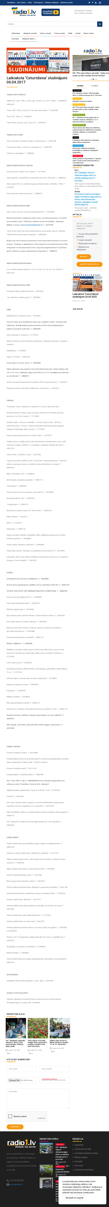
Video (30, 2)
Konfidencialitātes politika (86, 1153)
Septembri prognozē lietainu (82, 101)
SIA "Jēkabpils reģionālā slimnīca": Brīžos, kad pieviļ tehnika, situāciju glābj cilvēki (15, 1043)
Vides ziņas (77, 98)
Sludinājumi (38, 2)
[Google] (95, 2)
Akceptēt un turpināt (74, 1198)
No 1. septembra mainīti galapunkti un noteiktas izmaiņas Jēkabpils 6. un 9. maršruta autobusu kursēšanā (86, 120)
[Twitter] (89, 2)
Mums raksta (89, 33)
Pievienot (15, 1127)
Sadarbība (79, 1145)
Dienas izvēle (78, 156)
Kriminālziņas (78, 145)
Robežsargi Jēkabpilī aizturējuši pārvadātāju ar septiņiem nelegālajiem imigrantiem (85, 150)
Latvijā (78, 33)
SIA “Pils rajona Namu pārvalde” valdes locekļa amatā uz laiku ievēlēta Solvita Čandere (86, 109)
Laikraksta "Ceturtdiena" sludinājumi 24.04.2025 (86, 295)
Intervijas (15, 39)
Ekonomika (77, 90)
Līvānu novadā (45, 33)
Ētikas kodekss (81, 1157)
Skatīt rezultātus (89, 264)
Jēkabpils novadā (30, 33)
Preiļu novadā (59, 33)
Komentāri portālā (83, 1149)
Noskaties (11, 2)
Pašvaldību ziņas (79, 104)
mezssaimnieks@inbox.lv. (32, 225)
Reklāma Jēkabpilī (52, 2)
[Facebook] (92, 2)
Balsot (83, 257)
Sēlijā (70, 33)
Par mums (79, 1165)
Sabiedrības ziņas (79, 125)
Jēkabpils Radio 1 (29, 39)
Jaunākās (80, 86)
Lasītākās (94, 86)
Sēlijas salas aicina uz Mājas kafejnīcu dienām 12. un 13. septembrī (59, 1042)
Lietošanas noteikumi (84, 1169)
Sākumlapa (16, 33)
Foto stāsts (21, 2)
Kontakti (78, 1161)
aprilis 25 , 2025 (79, 301)
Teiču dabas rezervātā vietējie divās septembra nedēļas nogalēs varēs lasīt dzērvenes (37, 1043)
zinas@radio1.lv (16, 1184)
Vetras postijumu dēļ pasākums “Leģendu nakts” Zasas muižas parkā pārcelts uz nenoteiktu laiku (87, 161)
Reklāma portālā (66, 2)
